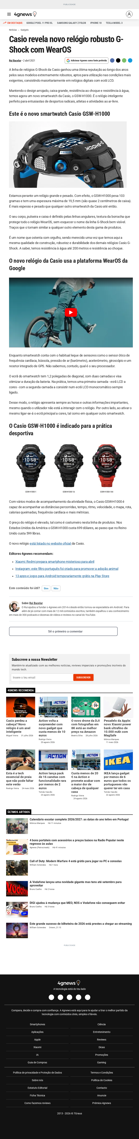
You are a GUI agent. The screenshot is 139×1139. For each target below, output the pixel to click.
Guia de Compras (37, 1062)
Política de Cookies (101, 1080)
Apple (37, 1039)
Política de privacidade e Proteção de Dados (37, 1072)
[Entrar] (129, 14)
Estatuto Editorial (37, 1087)
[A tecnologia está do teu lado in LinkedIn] (87, 997)
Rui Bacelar (15, 60)
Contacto (101, 1087)
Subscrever (83, 677)
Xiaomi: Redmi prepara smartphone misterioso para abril (54, 562)
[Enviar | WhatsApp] (124, 60)
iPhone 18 (96, 22)
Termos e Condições (101, 1072)
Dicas (102, 1047)
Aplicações (37, 1032)
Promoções (101, 1054)
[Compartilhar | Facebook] (112, 60)
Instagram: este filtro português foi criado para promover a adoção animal (66, 569)
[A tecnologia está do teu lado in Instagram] (60, 997)
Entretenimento (101, 1032)
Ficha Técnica (37, 1095)
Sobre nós (37, 1080)
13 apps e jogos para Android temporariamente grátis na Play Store (62, 576)
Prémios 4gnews (101, 1103)
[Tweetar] (118, 60)
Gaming (101, 1062)
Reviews (101, 1039)
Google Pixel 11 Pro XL (39, 22)
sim (46, 588)
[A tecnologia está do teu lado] (26, 14)
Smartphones (37, 1024)
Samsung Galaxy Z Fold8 (71, 22)
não (56, 588)
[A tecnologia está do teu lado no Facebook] (51, 997)
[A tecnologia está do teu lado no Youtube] (69, 997)
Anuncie (101, 1095)
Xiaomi (37, 1047)
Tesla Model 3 (114, 22)
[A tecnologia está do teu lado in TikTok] (78, 997)
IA (37, 1054)
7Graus (78, 1113)
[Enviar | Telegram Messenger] (130, 60)
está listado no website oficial (51, 543)
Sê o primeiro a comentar (65, 631)
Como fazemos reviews (37, 1103)
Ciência (102, 1024)
